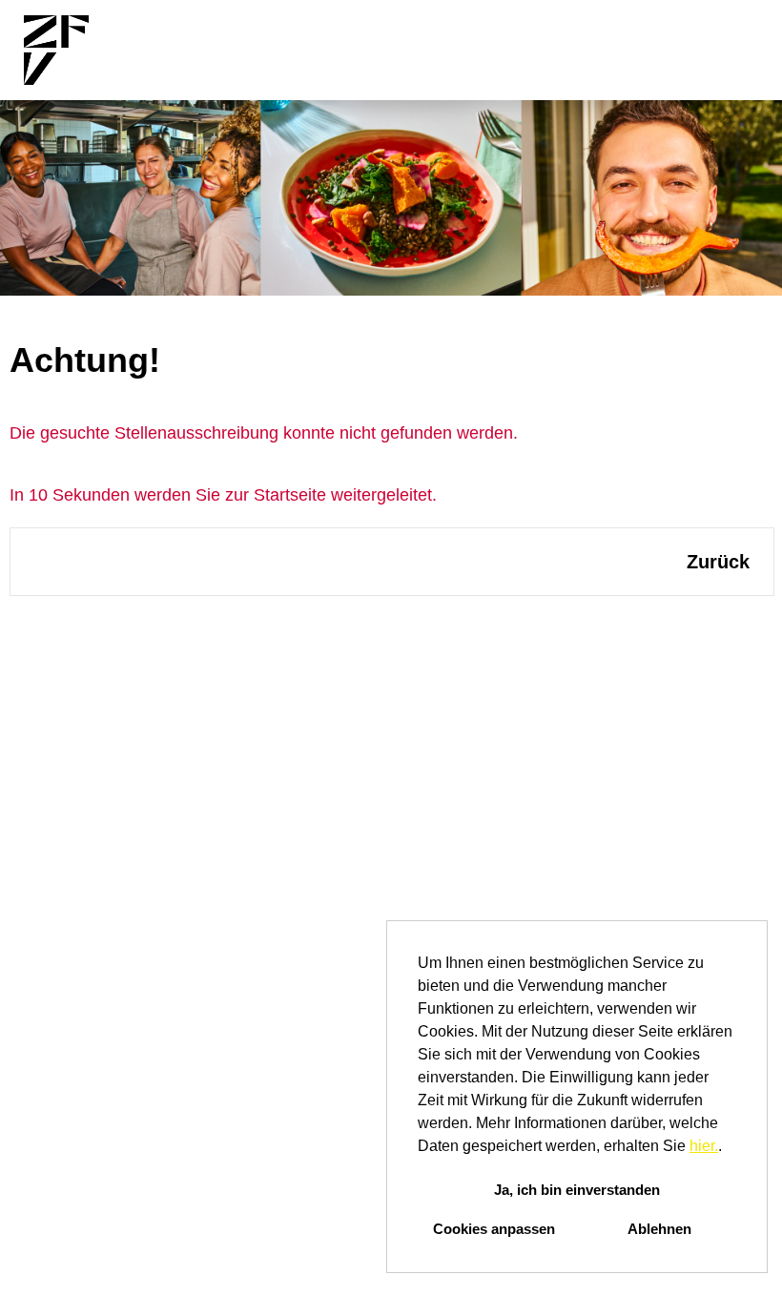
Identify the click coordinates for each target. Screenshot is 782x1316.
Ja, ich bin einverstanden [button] (577, 1190)
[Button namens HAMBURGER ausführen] (735, 50)
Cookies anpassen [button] (494, 1229)
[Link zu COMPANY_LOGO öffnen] (56, 50)
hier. (703, 1146)
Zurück (718, 561)
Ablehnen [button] (659, 1229)
